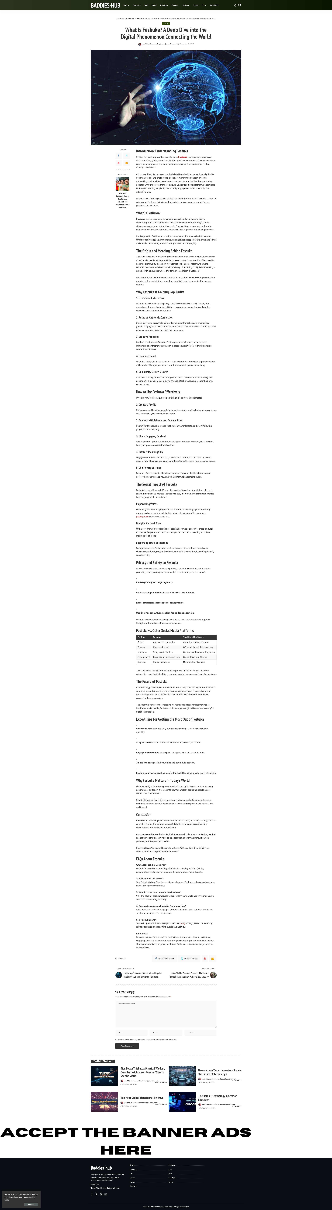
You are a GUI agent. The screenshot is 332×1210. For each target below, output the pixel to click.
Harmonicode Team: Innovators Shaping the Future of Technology (220, 1072)
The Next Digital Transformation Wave (142, 1098)
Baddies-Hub (105, 5)
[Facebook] (118, 155)
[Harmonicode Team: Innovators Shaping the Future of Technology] (182, 1076)
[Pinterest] (118, 163)
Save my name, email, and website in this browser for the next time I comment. (147, 1039)
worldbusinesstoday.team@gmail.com (159, 44)
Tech (166, 24)
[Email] (126, 163)
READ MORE (159, 1083)
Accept (31, 1204)
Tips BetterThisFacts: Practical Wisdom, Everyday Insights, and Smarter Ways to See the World (142, 1072)
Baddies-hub (101, 1168)
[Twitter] (126, 155)
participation (142, 516)
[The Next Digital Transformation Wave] (104, 1102)
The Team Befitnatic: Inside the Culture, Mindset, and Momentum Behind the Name (122, 200)
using (182, 923)
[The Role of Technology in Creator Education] (182, 1102)
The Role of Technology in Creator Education (217, 1097)
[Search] (239, 5)
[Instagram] (105, 1194)
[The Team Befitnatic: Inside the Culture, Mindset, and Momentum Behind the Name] (122, 184)
